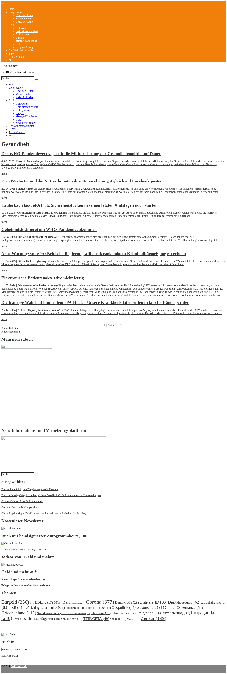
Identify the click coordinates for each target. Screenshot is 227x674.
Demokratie (127, 602)
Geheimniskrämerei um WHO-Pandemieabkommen (49, 229)
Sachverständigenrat (42, 619)
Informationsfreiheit (76, 614)
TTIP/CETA (96, 618)
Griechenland (18, 612)
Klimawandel (124, 613)
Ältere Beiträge (9, 328)
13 (121, 325)
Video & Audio (24, 21)
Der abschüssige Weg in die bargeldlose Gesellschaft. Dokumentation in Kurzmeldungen (51, 495)
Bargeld (20, 37)
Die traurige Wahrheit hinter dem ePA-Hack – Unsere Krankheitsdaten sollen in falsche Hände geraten (95, 302)
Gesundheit (150, 607)
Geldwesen (22, 28)
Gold (18, 43)
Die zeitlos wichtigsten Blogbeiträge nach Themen (29, 489)
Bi (32, 603)
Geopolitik (124, 607)
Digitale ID (153, 602)
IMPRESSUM (9, 655)
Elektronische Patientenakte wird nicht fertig (42, 278)
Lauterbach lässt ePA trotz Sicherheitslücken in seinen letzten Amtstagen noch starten (79, 205)
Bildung (44, 602)
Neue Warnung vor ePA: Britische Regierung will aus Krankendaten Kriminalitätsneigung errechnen (93, 253)
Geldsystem (22, 34)
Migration (149, 613)
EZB (16, 607)
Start (11, 8)
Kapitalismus (99, 613)
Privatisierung (176, 613)
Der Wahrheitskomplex (21, 50)
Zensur (153, 618)
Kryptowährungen (26, 47)
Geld (11, 24)
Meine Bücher (24, 18)
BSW (12, 53)
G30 (105, 607)
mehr (4, 173)
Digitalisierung (184, 602)
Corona (100, 602)
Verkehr (118, 619)
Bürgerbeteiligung (76, 603)
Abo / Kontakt (17, 56)
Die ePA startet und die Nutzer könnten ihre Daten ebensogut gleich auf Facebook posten (81, 181)
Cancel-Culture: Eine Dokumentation (22, 501)
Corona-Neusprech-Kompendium (20, 507)
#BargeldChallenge (26, 40)
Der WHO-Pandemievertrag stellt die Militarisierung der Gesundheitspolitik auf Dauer (81, 153)
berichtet (104, 288)
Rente (18, 618)
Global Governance (184, 607)
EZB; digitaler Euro (44, 607)
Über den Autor (24, 15)
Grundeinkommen (51, 613)
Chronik (6, 513)
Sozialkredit (71, 619)
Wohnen (133, 618)
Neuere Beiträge (10, 331)
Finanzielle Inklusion (82, 607)
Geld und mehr (19, 666)
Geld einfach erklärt (27, 31)
